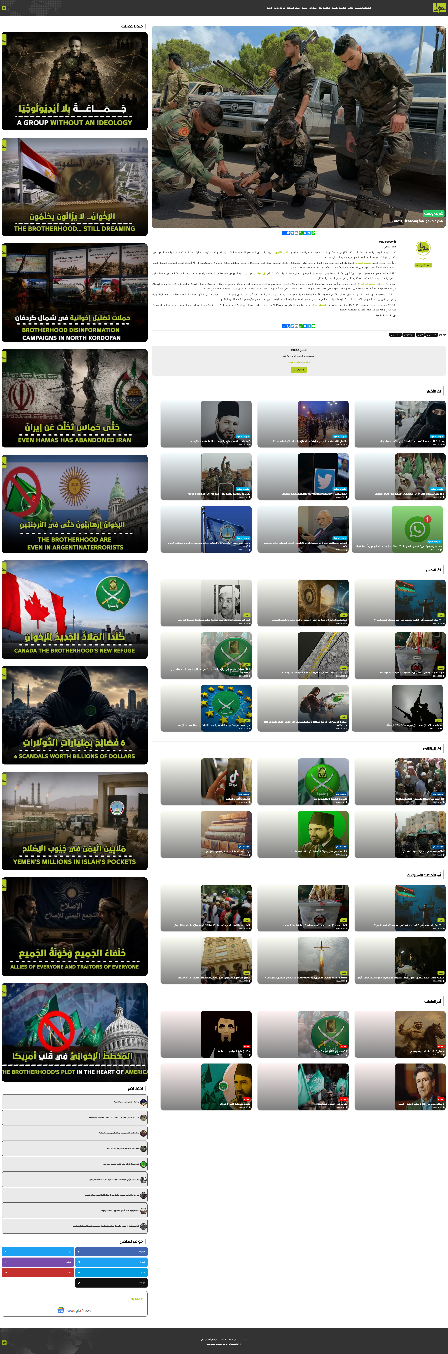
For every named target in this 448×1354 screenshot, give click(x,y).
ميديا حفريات (293, 8)
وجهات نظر (324, 8)
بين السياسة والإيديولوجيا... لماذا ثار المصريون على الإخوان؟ (119, 1133)
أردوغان (275, 294)
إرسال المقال (299, 370)
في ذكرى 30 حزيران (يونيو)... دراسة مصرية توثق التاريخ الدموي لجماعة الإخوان (112, 1195)
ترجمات (313, 8)
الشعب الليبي (282, 252)
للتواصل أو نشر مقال (209, 1339)
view (443, 402)
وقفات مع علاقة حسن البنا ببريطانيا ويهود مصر (123, 1148)
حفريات (423, 258)
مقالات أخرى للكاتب (423, 265)
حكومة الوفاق (363, 263)
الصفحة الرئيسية (363, 8)
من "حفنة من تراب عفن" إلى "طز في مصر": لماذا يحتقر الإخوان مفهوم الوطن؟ (112, 1117)
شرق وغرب (279, 8)
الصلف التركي (368, 284)
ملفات (304, 8)
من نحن (244, 1339)
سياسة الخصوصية (229, 1339)
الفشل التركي (319, 305)
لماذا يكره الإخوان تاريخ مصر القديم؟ (126, 1101)
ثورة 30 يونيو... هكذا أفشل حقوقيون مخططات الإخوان (120, 1210)
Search (4, 8)
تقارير (350, 8)
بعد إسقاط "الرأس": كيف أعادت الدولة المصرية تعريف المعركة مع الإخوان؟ (114, 1179)
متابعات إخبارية (339, 8)
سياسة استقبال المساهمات (298, 362)
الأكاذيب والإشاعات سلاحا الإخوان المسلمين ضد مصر (121, 1164)
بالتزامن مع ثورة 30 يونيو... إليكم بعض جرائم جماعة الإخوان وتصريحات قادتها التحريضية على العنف (106, 1226)
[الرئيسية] (439, 8)
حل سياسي (259, 273)
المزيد (269, 8)
